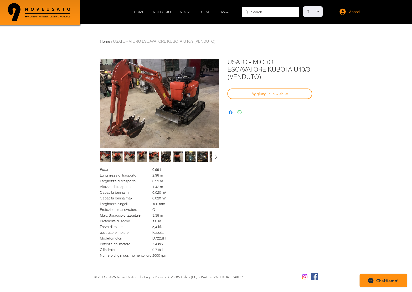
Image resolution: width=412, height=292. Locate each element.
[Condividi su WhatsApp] (239, 112)
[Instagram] (304, 276)
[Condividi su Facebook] (230, 112)
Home (105, 41)
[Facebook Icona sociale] (314, 276)
